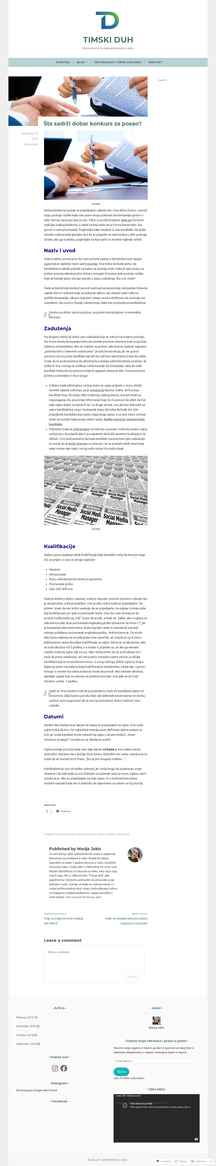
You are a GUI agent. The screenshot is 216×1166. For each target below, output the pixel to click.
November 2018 (26, 1026)
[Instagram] (55, 1068)
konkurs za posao (65, 834)
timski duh (122, 834)
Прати (121, 1071)
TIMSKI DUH (108, 40)
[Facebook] (64, 1068)
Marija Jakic (30, 144)
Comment (132, 976)
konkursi (82, 834)
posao (93, 834)
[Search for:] (177, 79)
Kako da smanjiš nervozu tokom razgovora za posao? (126, 918)
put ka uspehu (106, 834)
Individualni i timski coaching (118, 62)
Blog (81, 62)
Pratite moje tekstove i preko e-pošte (156, 1041)
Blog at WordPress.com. (108, 1159)
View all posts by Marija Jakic (83, 897)
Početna (63, 62)
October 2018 (24, 1035)
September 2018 (26, 1043)
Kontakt (155, 62)
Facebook (59, 1101)
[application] (157, 1118)
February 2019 (25, 1017)
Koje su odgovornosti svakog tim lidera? (63, 918)
